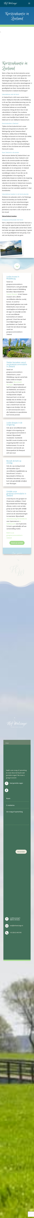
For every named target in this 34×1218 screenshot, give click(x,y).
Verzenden (21, 852)
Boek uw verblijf (17, 543)
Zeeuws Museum (11, 294)
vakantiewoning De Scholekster (16, 519)
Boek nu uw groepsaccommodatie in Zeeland (14, 535)
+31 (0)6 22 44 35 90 (15, 932)
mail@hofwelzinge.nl (16, 926)
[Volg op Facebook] (6, 790)
